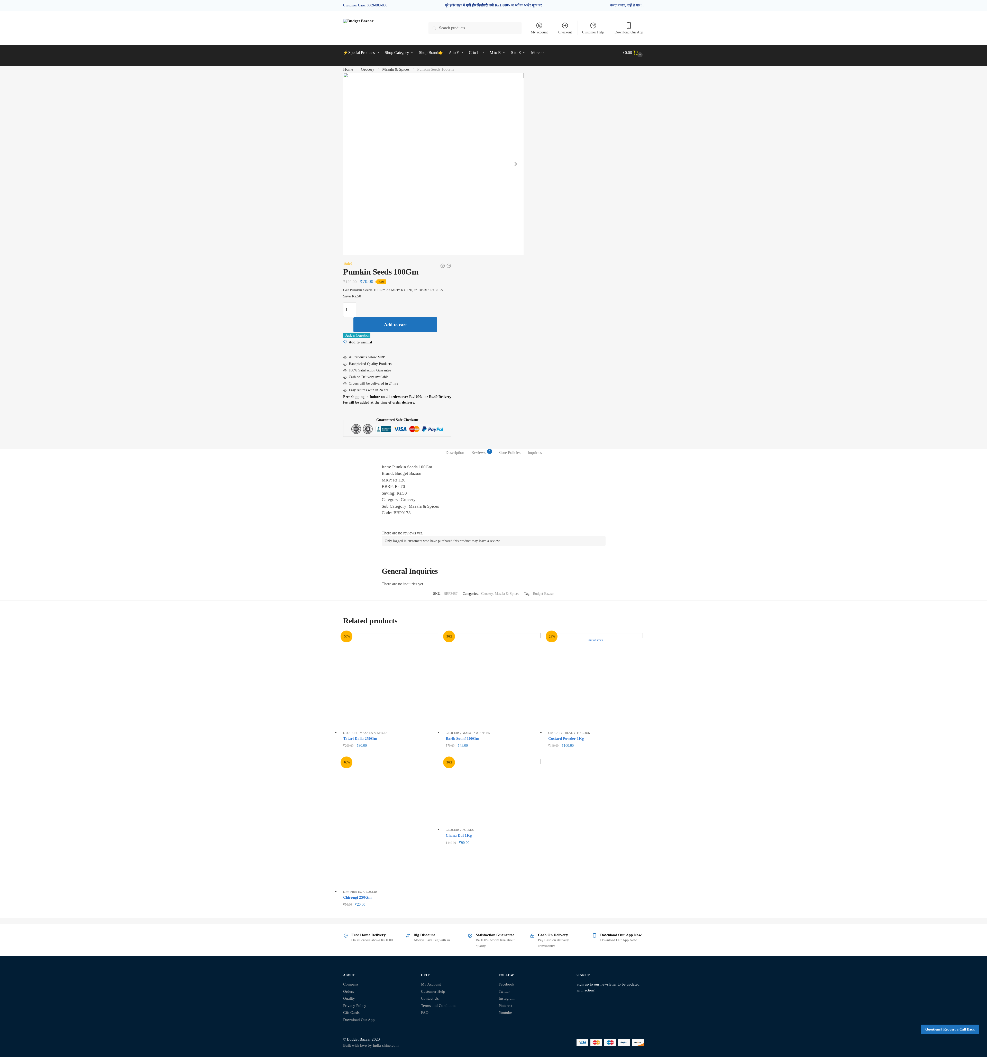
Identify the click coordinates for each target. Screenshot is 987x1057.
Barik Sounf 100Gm (462, 738)
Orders (348, 991)
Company (351, 984)
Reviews (478, 452)
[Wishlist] (430, 641)
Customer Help (593, 32)
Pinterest (505, 1006)
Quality (349, 998)
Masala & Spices (395, 69)
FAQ (424, 1012)
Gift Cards (351, 1012)
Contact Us (430, 998)
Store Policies (509, 452)
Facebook (506, 984)
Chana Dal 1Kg (459, 835)
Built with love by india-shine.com (371, 1045)
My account (539, 32)
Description (454, 452)
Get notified (595, 754)
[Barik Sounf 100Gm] (493, 680)
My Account (431, 984)
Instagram (507, 998)
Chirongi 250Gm (357, 897)
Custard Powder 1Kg (566, 738)
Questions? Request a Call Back (950, 1029)
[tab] (454, 452)
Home (348, 69)
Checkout (565, 32)
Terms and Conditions (438, 1006)
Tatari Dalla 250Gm (360, 738)
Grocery (367, 69)
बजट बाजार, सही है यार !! (627, 5)
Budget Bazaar (543, 594)
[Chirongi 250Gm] (390, 823)
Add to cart (395, 324)
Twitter (504, 991)
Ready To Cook (577, 732)
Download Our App (629, 32)
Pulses (468, 829)
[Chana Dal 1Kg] (493, 792)
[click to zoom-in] (433, 164)
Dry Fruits (352, 891)
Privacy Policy (354, 1006)
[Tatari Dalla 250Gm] (390, 680)
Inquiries (535, 452)
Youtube (505, 1012)
